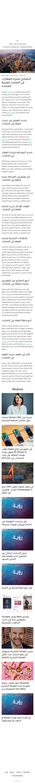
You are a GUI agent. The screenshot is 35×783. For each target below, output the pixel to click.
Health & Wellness (20, 44)
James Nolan (5, 75)
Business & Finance (26, 47)
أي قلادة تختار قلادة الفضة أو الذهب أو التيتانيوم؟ (16, 719)
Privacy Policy (26, 772)
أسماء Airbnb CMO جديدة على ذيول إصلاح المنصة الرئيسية (17, 419)
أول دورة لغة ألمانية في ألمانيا (17, 588)
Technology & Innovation (11, 47)
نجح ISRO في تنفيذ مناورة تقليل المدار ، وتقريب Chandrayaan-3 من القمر (17, 490)
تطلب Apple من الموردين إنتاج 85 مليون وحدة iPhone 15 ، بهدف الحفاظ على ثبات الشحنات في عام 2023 (17, 454)
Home (11, 44)
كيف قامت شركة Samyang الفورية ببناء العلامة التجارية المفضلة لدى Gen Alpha (16, 686)
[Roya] (17, 508)
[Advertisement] (17, 19)
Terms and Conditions (17, 776)
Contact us (18, 772)
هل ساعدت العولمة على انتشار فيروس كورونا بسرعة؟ (17, 523)
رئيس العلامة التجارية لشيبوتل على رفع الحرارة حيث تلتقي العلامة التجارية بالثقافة (17, 655)
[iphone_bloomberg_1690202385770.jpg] (17, 435)
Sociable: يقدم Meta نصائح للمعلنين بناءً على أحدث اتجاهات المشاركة (15, 620)
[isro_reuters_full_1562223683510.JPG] (17, 473)
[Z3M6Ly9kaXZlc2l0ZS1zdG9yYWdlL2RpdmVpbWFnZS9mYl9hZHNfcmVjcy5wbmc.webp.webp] (17, 603)
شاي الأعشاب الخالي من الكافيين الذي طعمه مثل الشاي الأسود (14, 556)
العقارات (12, 113)
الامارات (9, 92)
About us (12, 772)
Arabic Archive (14, 75)
